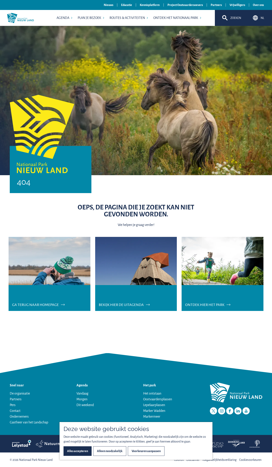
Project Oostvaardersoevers (185, 5)
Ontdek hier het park (204, 305)
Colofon (179, 459)
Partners (216, 5)
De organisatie (20, 393)
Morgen (81, 399)
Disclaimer (193, 459)
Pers (13, 405)
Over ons (258, 5)
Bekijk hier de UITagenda (121, 305)
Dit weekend (85, 405)
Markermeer (151, 416)
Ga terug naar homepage (35, 305)
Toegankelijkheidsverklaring (219, 459)
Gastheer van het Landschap (29, 422)
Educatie (126, 5)
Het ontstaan (152, 393)
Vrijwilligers (237, 5)
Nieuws (108, 5)
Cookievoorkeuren (250, 459)
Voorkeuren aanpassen (146, 451)
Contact (15, 411)
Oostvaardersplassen (157, 399)
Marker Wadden (154, 411)
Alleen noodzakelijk (109, 451)
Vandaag (82, 393)
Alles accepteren (77, 451)
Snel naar (17, 385)
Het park (149, 385)
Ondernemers (19, 416)
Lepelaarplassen (154, 405)
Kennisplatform (150, 5)
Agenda (82, 385)
